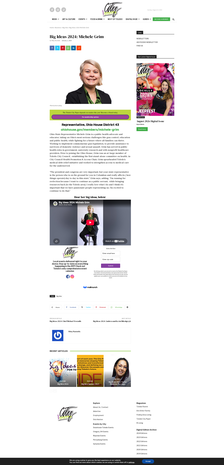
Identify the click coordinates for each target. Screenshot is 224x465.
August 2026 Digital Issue (150, 121)
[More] (127, 307)
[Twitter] (57, 48)
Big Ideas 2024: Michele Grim (79, 28)
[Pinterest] (62, 48)
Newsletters (142, 38)
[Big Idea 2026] (63, 371)
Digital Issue (140, 117)
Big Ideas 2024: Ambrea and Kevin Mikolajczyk (112, 321)
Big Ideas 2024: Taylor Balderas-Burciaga (118, 383)
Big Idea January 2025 (90, 384)
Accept (148, 461)
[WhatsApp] (68, 48)
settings (131, 462)
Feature (63, 381)
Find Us (139, 45)
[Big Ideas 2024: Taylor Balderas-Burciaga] (117, 371)
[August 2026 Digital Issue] (155, 90)
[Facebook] (52, 9)
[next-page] (54, 390)
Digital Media (140, 124)
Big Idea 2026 (63, 384)
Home (52, 28)
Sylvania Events (99, 444)
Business (58, 28)
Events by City (99, 424)
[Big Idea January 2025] (90, 371)
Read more (142, 129)
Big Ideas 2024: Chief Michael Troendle (65, 321)
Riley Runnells (56, 40)
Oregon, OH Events (100, 431)
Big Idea (65, 28)
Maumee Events (99, 435)
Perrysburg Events (100, 439)
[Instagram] (58, 9)
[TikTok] (63, 9)
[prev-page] (51, 390)
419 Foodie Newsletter (147, 42)
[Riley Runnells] (59, 335)
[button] (173, 18)
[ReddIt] (79, 48)
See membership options (90, 117)
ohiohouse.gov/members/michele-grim (90, 129)
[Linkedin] (73, 48)
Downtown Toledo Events (103, 427)
